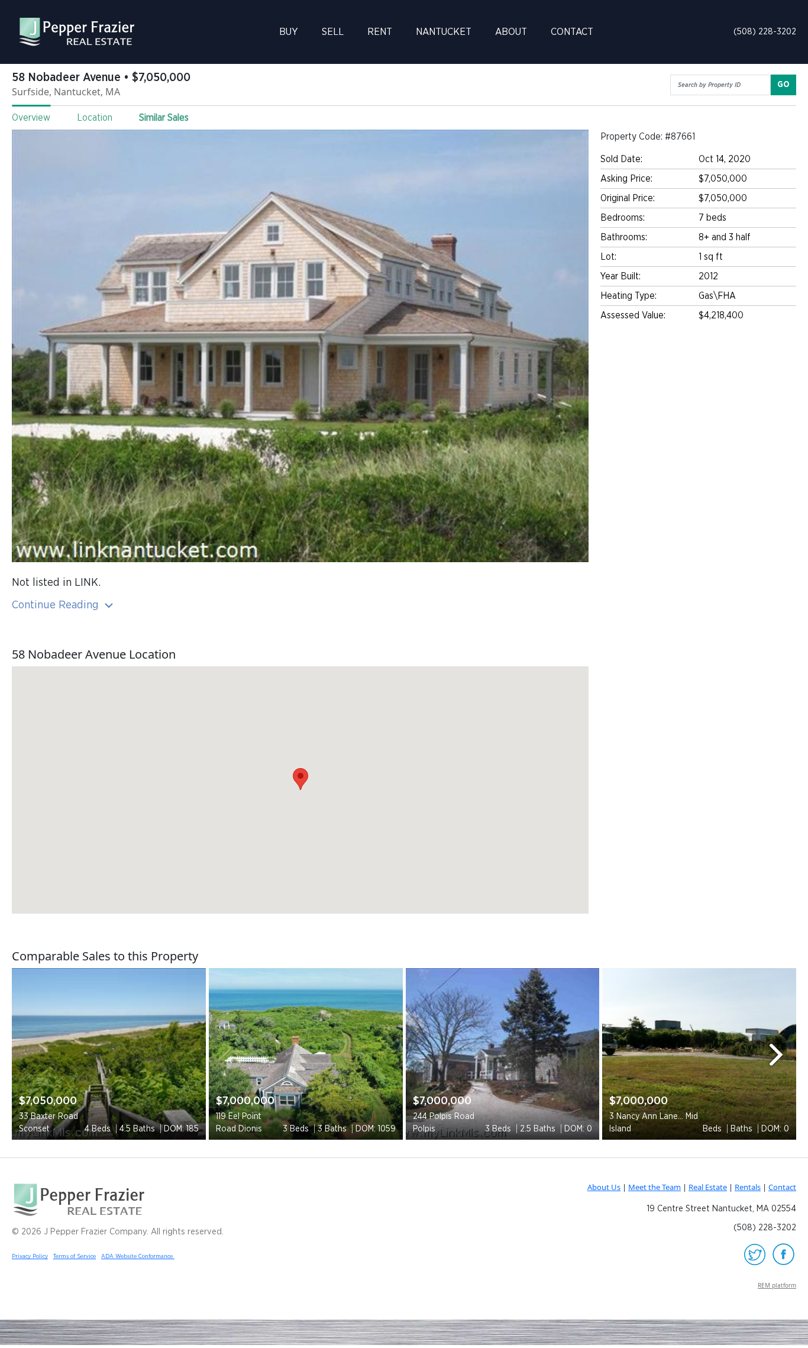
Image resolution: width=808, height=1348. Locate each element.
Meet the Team (654, 1187)
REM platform (777, 1285)
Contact (782, 1187)
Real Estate (708, 1187)
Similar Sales (164, 117)
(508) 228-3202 (764, 31)
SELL (333, 32)
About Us (603, 1187)
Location (94, 117)
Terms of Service (74, 1256)
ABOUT (511, 32)
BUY (288, 32)
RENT (379, 32)
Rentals (748, 1187)
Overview (31, 117)
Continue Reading (57, 605)
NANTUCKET (443, 32)
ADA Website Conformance (137, 1256)
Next (781, 1054)
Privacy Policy (30, 1256)
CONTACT (572, 32)
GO (783, 84)
